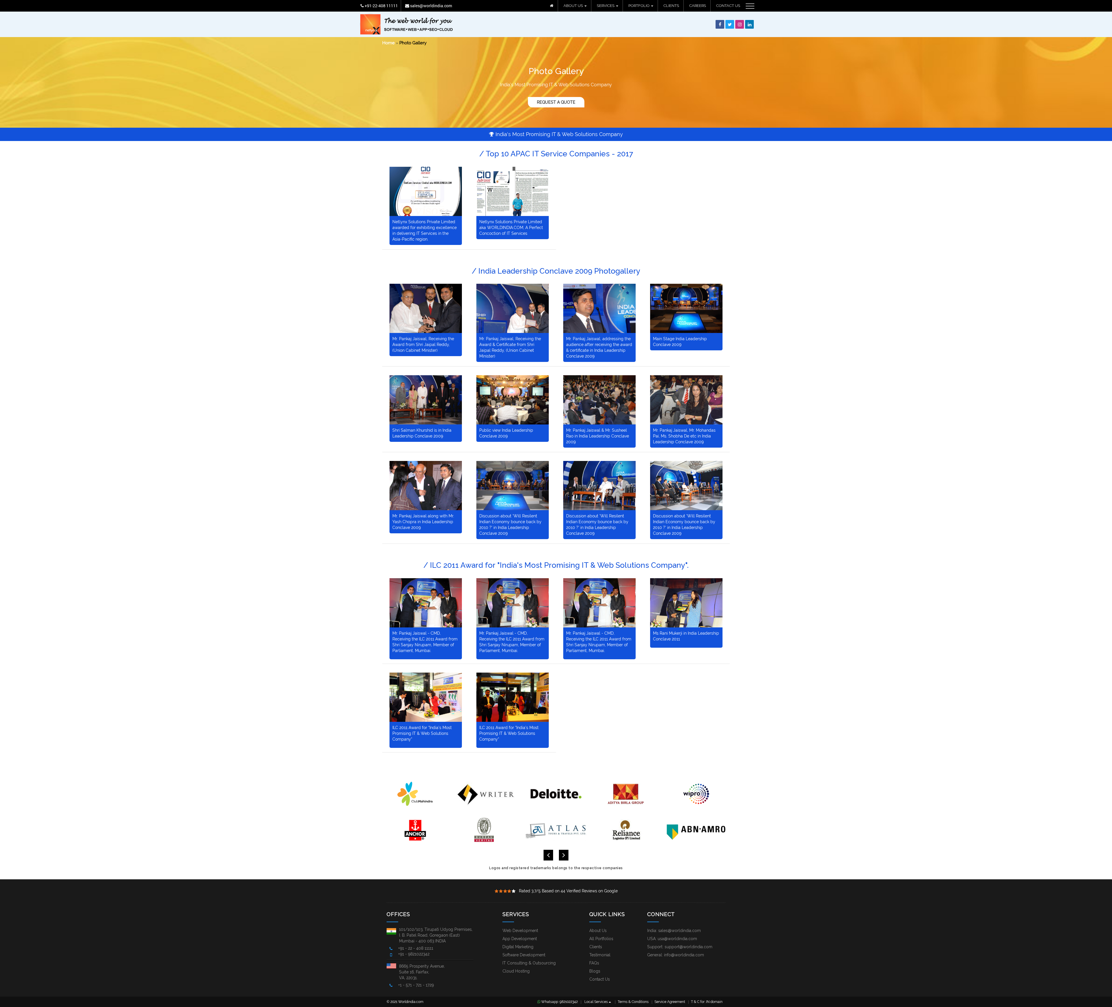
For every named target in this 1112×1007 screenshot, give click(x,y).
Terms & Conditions (633, 1002)
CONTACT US (728, 5)
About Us (598, 930)
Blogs (594, 971)
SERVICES (606, 5)
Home (388, 42)
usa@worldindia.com (677, 938)
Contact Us (599, 979)
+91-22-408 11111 (381, 5)
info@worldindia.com (684, 955)
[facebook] (720, 24)
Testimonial (599, 955)
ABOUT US (574, 5)
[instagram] (739, 24)
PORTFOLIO (639, 5)
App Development (519, 938)
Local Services (596, 1002)
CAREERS (697, 5)
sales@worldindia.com (430, 5)
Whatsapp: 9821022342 (559, 1002)
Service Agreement (669, 1002)
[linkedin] (749, 24)
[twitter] (729, 24)
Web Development (520, 930)
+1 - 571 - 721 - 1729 (416, 985)
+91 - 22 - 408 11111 (415, 948)
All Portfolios (601, 938)
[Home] (552, 6)
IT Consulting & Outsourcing (529, 963)
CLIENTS (671, 5)
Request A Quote (556, 102)
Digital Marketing (517, 946)
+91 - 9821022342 (413, 954)
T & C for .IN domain (707, 1002)
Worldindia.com (410, 1002)
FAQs (594, 963)
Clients (595, 946)
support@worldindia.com (688, 946)
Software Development (523, 955)
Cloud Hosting (516, 971)
